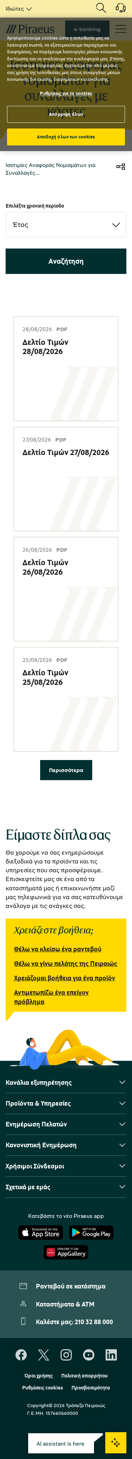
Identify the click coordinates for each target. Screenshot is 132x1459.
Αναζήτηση (66, 261)
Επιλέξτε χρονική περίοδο (35, 205)
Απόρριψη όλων (66, 114)
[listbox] (17, 8)
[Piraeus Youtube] (88, 1355)
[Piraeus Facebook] (21, 1355)
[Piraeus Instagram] (66, 1355)
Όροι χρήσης (38, 1376)
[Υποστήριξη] (116, 10)
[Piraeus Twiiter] (43, 1355)
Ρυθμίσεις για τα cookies (66, 93)
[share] (120, 167)
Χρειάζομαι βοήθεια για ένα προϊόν (64, 978)
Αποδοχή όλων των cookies (66, 136)
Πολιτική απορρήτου (84, 1376)
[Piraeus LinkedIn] (111, 1355)
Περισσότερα (66, 770)
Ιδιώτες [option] (15, 8)
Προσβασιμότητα (90, 1388)
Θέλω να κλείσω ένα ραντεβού (57, 949)
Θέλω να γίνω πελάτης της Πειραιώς (65, 963)
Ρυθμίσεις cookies (42, 1388)
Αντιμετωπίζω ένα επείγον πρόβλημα (51, 996)
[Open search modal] (101, 8)
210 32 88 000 (94, 1321)
